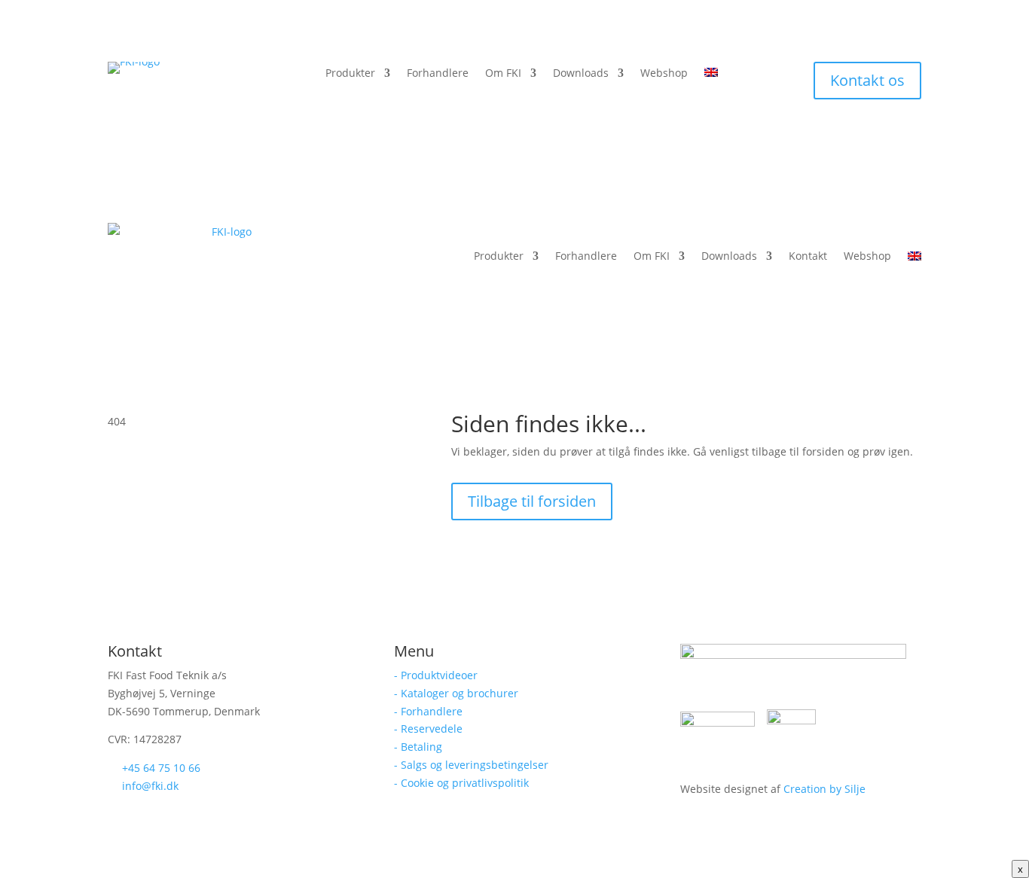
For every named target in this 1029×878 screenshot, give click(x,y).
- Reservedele (428, 728)
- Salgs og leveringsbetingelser (471, 765)
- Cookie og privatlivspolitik (461, 783)
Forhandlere (438, 74)
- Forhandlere (428, 711)
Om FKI (503, 74)
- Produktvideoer (436, 675)
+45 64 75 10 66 (161, 768)
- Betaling (418, 746)
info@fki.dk (150, 786)
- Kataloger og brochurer (456, 693)
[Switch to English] (711, 76)
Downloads (581, 74)
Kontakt (808, 255)
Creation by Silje (824, 789)
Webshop (664, 74)
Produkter (350, 74)
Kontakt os (867, 80)
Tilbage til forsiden (532, 501)
